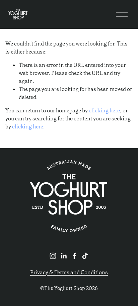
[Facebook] (74, 255)
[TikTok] (85, 255)
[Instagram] (53, 255)
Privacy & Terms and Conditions (69, 272)
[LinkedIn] (63, 255)
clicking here (104, 110)
